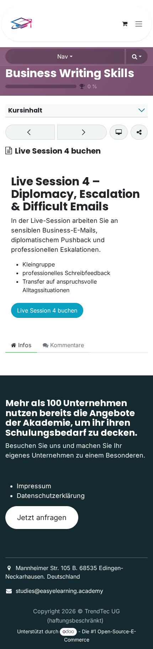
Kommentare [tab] (66, 345)
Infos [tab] (23, 345)
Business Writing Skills (69, 73)
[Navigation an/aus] (139, 23)
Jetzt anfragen (42, 517)
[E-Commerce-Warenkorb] (124, 23)
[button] (137, 56)
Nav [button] (62, 56)
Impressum (34, 486)
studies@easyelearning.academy (59, 590)
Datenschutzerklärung (51, 495)
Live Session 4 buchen (47, 310)
